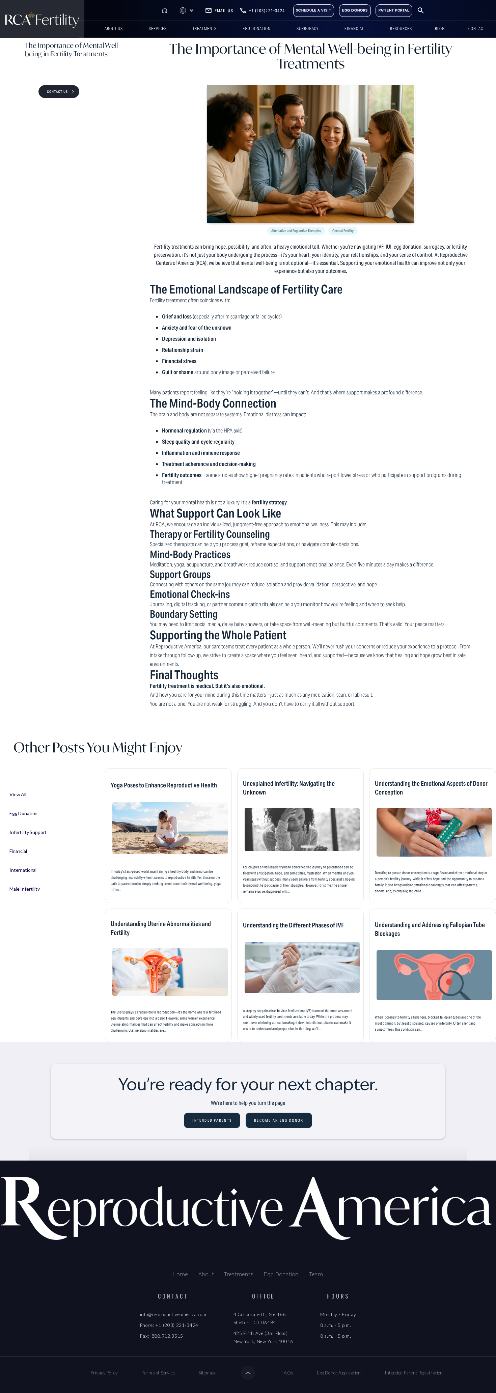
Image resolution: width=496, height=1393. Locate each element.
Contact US (57, 91)
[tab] (55, 794)
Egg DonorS (355, 10)
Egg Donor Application (339, 1372)
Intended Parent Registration (414, 1372)
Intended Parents (212, 1120)
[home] (42, 19)
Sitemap (206, 1372)
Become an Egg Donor (279, 1120)
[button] (187, 10)
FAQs (287, 1372)
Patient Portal (394, 10)
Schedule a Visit (313, 10)
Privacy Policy (104, 1372)
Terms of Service (158, 1372)
